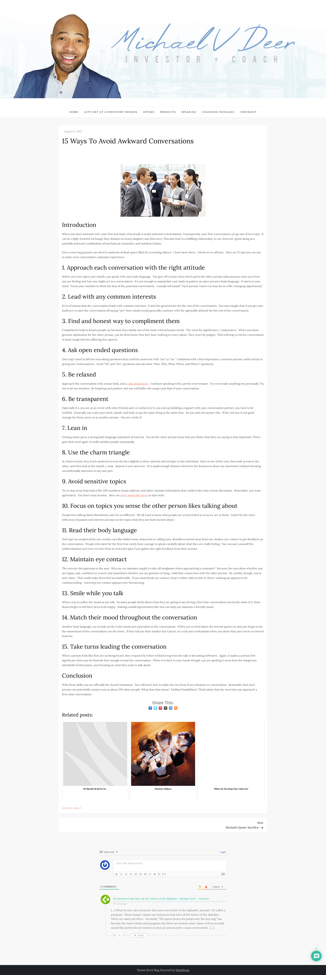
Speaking (189, 111)
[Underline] (126, 874)
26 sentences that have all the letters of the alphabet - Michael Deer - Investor (161, 898)
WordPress (182, 970)
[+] (164, 874)
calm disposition (138, 383)
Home (74, 111)
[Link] (154, 874)
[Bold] (116, 874)
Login (222, 852)
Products (168, 111)
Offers (148, 111)
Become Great (72, 808)
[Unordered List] (140, 874)
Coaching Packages (218, 111)
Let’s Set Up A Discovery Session (111, 111)
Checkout (248, 111)
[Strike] (131, 874)
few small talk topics (135, 495)
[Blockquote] (145, 874)
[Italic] (121, 874)
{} (159, 874)
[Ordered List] (135, 874)
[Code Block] (150, 874)
